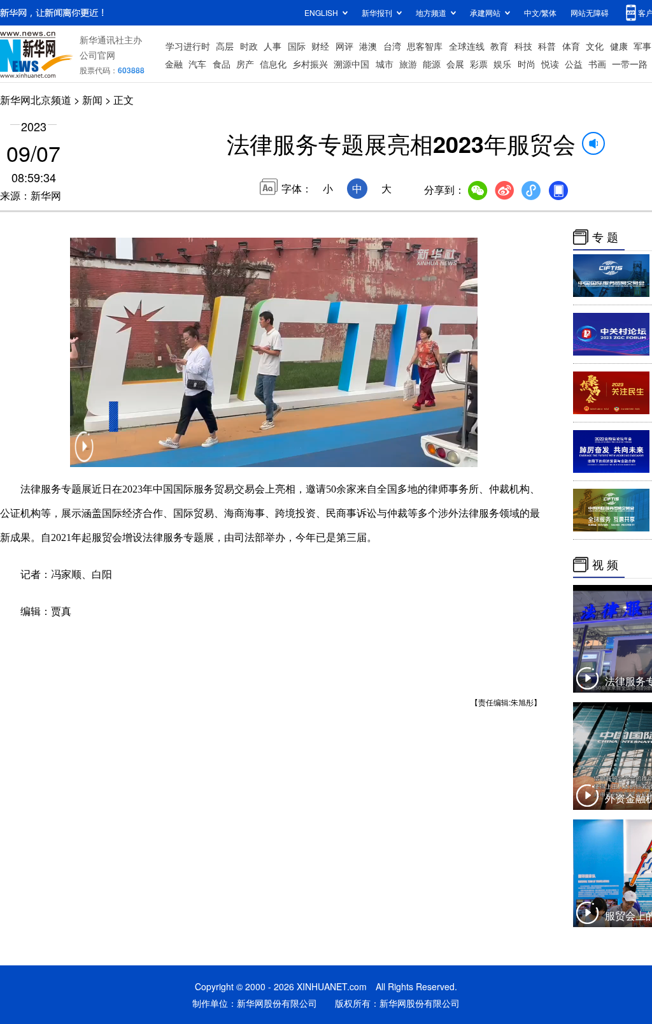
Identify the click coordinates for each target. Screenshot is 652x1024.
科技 (523, 46)
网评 (344, 46)
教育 (499, 46)
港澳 (368, 46)
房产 (245, 63)
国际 (297, 46)
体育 (571, 46)
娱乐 (502, 63)
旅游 (408, 63)
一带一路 (630, 63)
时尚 (526, 63)
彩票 (479, 63)
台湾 (392, 46)
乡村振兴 (310, 63)
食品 (221, 63)
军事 (642, 46)
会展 (455, 63)
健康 (619, 46)
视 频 (605, 564)
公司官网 (97, 54)
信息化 (273, 63)
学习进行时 (188, 46)
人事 (272, 46)
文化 (595, 46)
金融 (174, 63)
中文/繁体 (540, 12)
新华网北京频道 (35, 99)
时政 (249, 46)
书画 (597, 63)
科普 (547, 46)
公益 (574, 63)
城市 (384, 63)
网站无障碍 (589, 12)
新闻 (92, 99)
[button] (84, 455)
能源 (432, 63)
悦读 (550, 63)
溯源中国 (351, 63)
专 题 (605, 237)
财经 (320, 46)
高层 (225, 46)
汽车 (197, 63)
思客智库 (425, 46)
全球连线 (467, 46)
